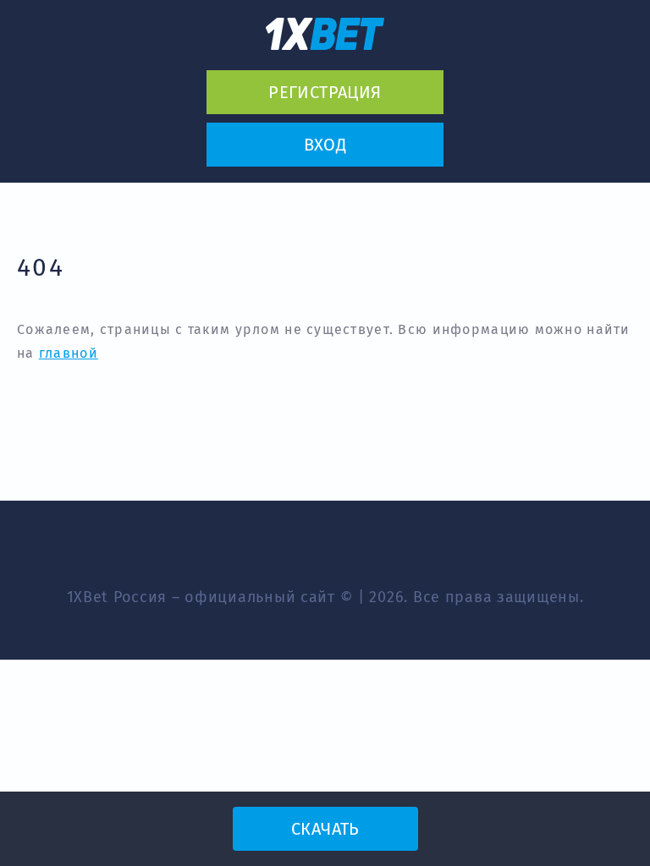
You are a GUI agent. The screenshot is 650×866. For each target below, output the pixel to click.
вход (325, 144)
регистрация (324, 92)
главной (68, 353)
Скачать (325, 829)
